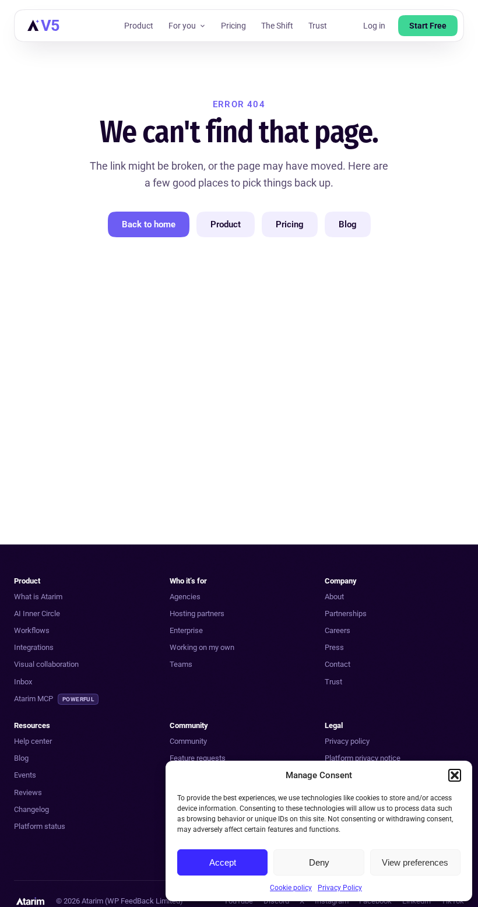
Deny (319, 862)
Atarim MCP (54, 698)
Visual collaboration (46, 664)
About (334, 596)
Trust (317, 25)
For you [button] (182, 25)
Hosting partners (197, 613)
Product (138, 25)
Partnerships (346, 613)
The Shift (277, 25)
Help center (33, 741)
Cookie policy (291, 888)
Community (188, 741)
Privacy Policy (340, 888)
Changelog (31, 809)
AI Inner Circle (37, 613)
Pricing (233, 25)
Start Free (428, 25)
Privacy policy (347, 741)
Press (334, 647)
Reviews (28, 792)
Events (25, 775)
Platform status (39, 826)
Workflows (32, 630)
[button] (455, 775)
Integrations (34, 647)
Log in (374, 25)
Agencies (185, 596)
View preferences (415, 862)
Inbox (23, 681)
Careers (337, 630)
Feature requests (198, 758)
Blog (348, 224)
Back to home (148, 224)
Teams (181, 664)
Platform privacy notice (362, 758)
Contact (337, 664)
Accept (222, 862)
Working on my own (202, 647)
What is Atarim (38, 596)
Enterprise (186, 630)
